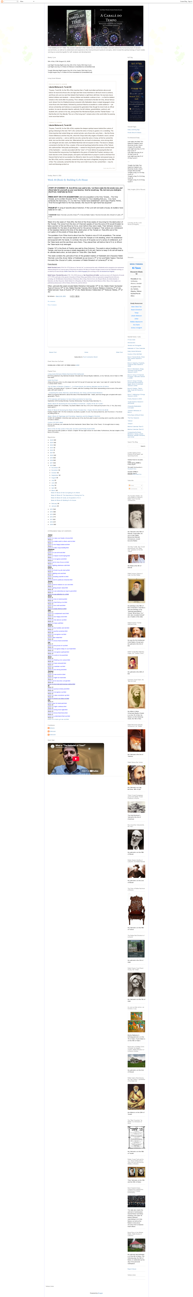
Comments (133, 489)
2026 (51, 440)
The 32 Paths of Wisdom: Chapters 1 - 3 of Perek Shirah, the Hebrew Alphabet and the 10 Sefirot (78, 386)
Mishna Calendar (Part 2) (135, 429)
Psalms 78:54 (115, 201)
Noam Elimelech (136, 310)
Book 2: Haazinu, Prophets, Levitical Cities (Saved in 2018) (136, 364)
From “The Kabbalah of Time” (136, 119)
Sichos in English (136, 328)
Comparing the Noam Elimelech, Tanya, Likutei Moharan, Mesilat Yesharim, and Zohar (136, 434)
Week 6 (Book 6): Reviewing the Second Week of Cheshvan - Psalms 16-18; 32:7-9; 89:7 (75, 403)
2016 (51, 465)
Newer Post (52, 352)
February (54, 503)
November (54, 470)
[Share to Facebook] (77, 296)
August (53, 478)
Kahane (52, 728)
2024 (51, 445)
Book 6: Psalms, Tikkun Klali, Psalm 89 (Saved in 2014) (135, 390)
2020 (51, 455)
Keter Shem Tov (136, 307)
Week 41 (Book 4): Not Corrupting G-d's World (65, 492)
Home (86, 352)
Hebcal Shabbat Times (137, 474)
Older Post (119, 352)
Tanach (130, 423)
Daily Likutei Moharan (134, 351)
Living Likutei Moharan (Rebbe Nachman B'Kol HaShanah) (66, 374)
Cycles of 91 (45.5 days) (55, 422)
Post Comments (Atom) (90, 357)
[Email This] (71, 296)
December (54, 467)
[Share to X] (75, 296)
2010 (51, 522)
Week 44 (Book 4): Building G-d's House (63, 500)
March (53, 490)
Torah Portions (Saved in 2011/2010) (135, 402)
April (53, 488)
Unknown (53, 731)
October (54, 472)
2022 (51, 450)
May (52, 485)
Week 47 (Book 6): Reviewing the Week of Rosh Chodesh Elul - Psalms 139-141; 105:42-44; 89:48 (78, 410)
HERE (77, 365)
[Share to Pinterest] (79, 296)
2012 (51, 517)
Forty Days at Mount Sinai (136, 415)
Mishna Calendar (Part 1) (135, 426)
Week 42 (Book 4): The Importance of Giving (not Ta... (68, 495)
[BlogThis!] (73, 296)
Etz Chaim (136, 325)
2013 (51, 514)
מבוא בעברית (131, 339)
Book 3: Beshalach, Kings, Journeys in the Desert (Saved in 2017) (136, 370)
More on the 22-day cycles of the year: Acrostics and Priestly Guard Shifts (71, 428)
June (53, 483)
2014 (51, 512)
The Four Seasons (133, 418)
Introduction (131, 342)
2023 (51, 447)
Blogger (100, 1293)
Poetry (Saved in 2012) (135, 399)
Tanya (136, 313)
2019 (51, 458)
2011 (51, 519)
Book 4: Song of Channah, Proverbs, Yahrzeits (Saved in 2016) (136, 376)
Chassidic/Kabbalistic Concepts (134, 407)
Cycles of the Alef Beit (135, 354)
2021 (51, 452)
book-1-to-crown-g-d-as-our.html (58, 719)
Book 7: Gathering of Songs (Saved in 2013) (136, 395)
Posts (132, 485)
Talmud (130, 421)
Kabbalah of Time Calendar (136, 348)
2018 (51, 460)
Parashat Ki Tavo (132, 469)
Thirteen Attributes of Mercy (134, 411)
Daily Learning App (134, 129)
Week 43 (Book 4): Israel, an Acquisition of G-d (66, 498)
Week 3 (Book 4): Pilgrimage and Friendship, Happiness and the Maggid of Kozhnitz (74, 416)
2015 (51, 509)
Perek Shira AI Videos (134, 132)
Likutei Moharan (136, 316)
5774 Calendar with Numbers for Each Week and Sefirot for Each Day (70, 399)
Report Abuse (132, 1269)
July (52, 480)
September (55, 475)
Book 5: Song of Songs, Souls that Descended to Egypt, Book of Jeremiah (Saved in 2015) (135, 383)
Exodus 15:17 (71, 199)
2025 (51, 442)
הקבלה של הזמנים (53, 380)
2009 (51, 524)
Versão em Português (134, 345)
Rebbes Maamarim (136, 322)
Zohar (136, 319)
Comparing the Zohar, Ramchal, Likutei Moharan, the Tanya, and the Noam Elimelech (75, 393)
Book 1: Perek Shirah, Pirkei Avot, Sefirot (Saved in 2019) (136, 358)
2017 (51, 463)
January (54, 506)
